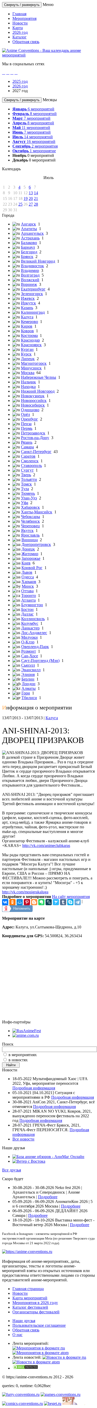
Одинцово (30, 410)
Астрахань (30, 238)
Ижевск (28, 298)
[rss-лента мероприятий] (38, 1348)
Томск (26, 484)
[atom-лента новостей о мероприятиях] (36, 1362)
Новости (20, 23)
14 (36, 193)
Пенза (26, 424)
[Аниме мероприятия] (27, 1251)
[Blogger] (34, 902)
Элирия (28, 674)
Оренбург (29, 419)
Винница (29, 540)
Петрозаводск (33, 433)
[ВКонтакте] (5, 902)
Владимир (30, 270)
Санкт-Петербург (36, 451)
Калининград (33, 312)
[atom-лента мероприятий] (40, 1352)
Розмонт (28, 651)
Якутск (27, 530)
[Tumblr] (63, 902)
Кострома (29, 335)
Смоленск (30, 461)
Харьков (28, 581)
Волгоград (30, 275)
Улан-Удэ (29, 498)
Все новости (23, 1139)
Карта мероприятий (29, 1298)
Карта (17, 28)
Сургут (27, 470)
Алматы (28, 688)
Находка (28, 386)
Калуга (27, 317)
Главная (19, 14)
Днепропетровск (36, 544)
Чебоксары (30, 516)
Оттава (27, 591)
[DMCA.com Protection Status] (25, 1368)
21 (36, 198)
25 (20, 204)
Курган (27, 349)
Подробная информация (33, 1088)
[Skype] (70, 902)
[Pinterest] (27, 902)
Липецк (28, 359)
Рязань (26, 442)
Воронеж (29, 284)
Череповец (30, 526)
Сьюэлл (28, 665)
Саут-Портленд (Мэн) (40, 660)
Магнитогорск (34, 363)
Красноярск (31, 345)
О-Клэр (27, 642)
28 (36, 204)
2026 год (20, 32)
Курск (26, 354)
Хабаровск (30, 507)
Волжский (30, 280)
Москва (27, 372)
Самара (27, 447)
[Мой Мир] (20, 902)
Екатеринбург (33, 289)
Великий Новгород (38, 261)
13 (31, 193)
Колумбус (29, 623)
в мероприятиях (23, 1055)
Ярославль (30, 535)
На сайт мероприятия (71, 896)
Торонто (28, 595)
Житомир (29, 554)
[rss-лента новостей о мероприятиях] (64, 1357)
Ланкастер (30, 628)
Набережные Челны (38, 377)
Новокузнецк (32, 396)
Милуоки (29, 637)
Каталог (19, 37)
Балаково (29, 242)
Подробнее (47, 1197)
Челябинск (30, 521)
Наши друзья (23, 1320)
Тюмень (28, 493)
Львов (26, 572)
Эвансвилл (31, 670)
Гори (25, 693)
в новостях (18, 1060)
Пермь (26, 428)
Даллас (27, 614)
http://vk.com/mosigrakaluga (25, 892)
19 (26, 198)
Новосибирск (33, 405)
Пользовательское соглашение (39, 1325)
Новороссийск (34, 400)
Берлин (27, 679)
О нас (17, 1334)
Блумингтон (32, 605)
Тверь (26, 475)
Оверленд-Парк (35, 646)
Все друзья (11, 1170)
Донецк (28, 549)
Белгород (29, 252)
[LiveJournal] (49, 902)
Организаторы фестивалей (35, 1312)
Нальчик (28, 382)
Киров (26, 326)
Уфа (24, 502)
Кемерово (29, 321)
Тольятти (29, 479)
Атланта (28, 600)
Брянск (27, 256)
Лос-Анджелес (34, 632)
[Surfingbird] (56, 902)
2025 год (20, 81)
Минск (28, 586)
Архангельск (32, 233)
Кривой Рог (31, 567)
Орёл (25, 414)
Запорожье (30, 558)
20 (31, 198)
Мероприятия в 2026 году (35, 1302)
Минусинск (31, 368)
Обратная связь (25, 41)
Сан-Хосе (29, 656)
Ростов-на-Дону (35, 437)
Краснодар (30, 340)
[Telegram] (77, 902)
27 (31, 204)
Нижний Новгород (38, 391)
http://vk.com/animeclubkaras (46, 845)
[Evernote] (41, 902)
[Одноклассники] (12, 902)
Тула (25, 489)
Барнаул (28, 247)
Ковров (27, 331)
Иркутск (28, 303)
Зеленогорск (32, 294)
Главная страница (28, 1288)
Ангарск (28, 224)
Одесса (27, 577)
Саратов (28, 456)
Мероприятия (24, 18)
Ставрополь (31, 465)
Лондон (28, 684)
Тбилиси (29, 697)
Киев (26, 563)
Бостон (27, 609)
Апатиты (29, 228)
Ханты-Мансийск (36, 512)
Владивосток (32, 266)
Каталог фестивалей (30, 1307)
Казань (27, 307)
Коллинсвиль (33, 619)
